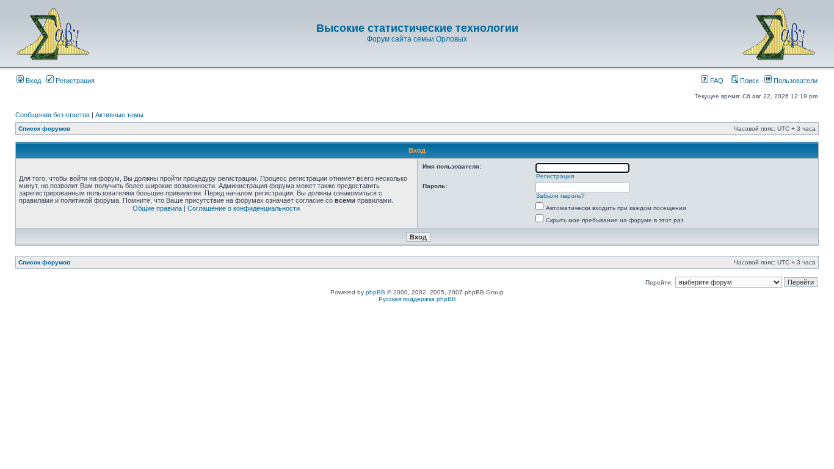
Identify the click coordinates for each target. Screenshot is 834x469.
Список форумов (44, 128)
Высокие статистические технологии (417, 28)
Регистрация (74, 80)
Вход (32, 80)
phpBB (375, 292)
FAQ (715, 80)
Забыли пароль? (560, 195)
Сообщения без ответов (52, 114)
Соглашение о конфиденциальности (243, 208)
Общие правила (157, 208)
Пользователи (795, 80)
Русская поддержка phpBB (417, 299)
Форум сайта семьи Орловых (417, 39)
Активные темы (119, 114)
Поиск (748, 80)
